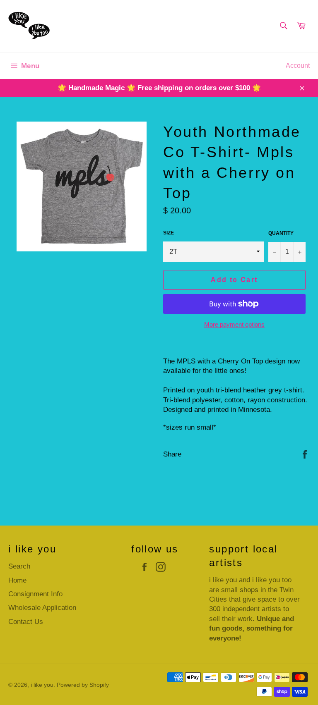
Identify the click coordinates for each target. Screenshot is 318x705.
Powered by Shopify (83, 685)
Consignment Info (35, 594)
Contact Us (25, 622)
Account (298, 65)
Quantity (281, 233)
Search (19, 566)
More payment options (234, 324)
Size (168, 233)
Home (17, 580)
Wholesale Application (42, 608)
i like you (42, 685)
